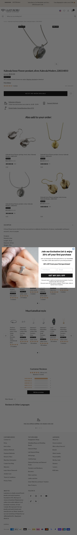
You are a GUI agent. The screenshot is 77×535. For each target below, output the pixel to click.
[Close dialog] (73, 249)
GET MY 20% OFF (57, 275)
